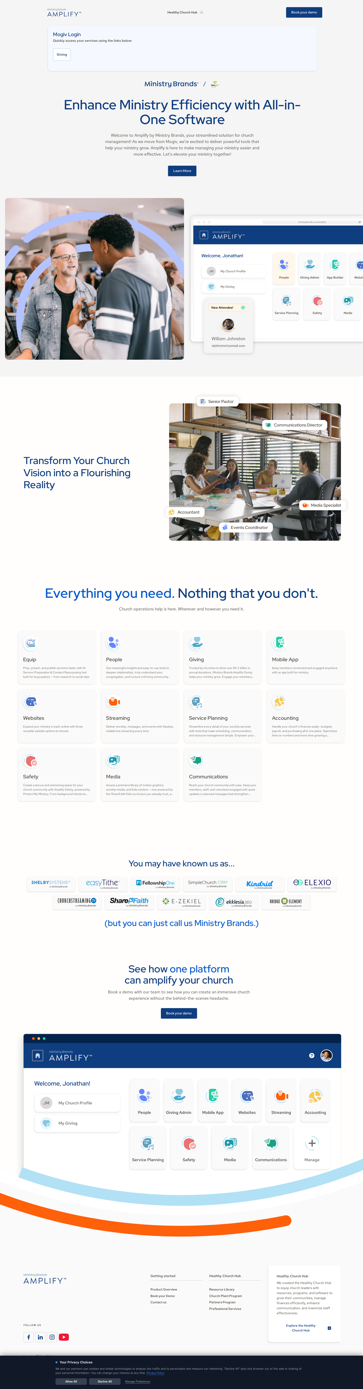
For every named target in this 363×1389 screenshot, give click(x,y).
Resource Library (221, 1289)
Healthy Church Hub (182, 12)
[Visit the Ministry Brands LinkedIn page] (40, 1337)
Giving (62, 54)
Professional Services (225, 1309)
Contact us (158, 1302)
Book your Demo (162, 1296)
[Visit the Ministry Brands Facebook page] (29, 1337)
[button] (185, 12)
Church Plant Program (225, 1296)
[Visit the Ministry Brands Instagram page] (52, 1337)
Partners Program (222, 1302)
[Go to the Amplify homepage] (45, 1279)
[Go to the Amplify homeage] (64, 12)
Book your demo (304, 12)
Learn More (182, 171)
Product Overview (163, 1289)
